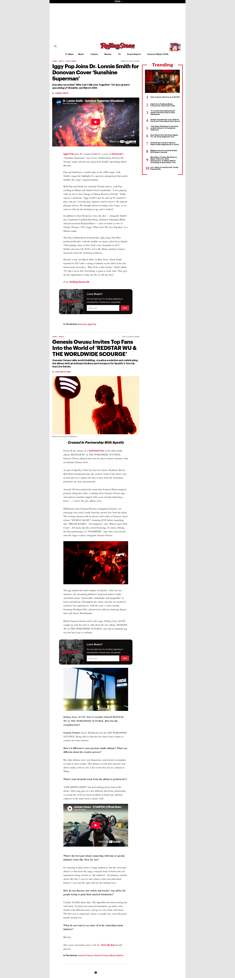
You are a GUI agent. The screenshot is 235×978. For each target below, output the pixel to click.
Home (54, 61)
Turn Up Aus (108, 945)
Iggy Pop (68, 154)
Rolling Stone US (79, 282)
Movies (107, 54)
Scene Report (134, 54)
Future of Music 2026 (157, 54)
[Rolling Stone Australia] (117, 48)
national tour (96, 450)
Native (120, 955)
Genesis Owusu (85, 955)
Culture (94, 54)
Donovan (117, 154)
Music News (71, 61)
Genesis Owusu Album (105, 955)
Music (81, 54)
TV (119, 54)
